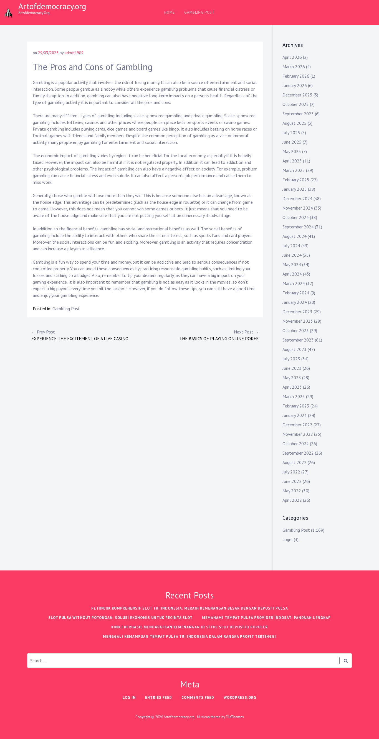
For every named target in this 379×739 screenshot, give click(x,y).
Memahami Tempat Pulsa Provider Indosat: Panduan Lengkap (266, 617)
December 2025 (297, 95)
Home (169, 12)
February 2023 (295, 406)
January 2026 (294, 85)
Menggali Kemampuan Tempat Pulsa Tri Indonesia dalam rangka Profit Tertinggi (189, 636)
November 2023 (297, 321)
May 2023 (291, 377)
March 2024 (293, 283)
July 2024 (291, 245)
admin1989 (74, 52)
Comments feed (197, 697)
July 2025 (291, 132)
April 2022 (292, 500)
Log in (129, 697)
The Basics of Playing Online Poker (219, 335)
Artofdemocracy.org (52, 6)
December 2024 (297, 198)
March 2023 (293, 396)
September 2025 (298, 113)
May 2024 (291, 264)
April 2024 (292, 274)
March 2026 (293, 66)
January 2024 (294, 302)
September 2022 (298, 453)
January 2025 (294, 189)
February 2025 (295, 179)
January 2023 (294, 415)
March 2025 (293, 170)
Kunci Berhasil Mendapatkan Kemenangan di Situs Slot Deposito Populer (189, 627)
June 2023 (292, 368)
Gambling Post (199, 12)
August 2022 (294, 462)
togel (287, 539)
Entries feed (158, 697)
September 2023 (298, 340)
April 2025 (292, 161)
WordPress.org (240, 697)
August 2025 (294, 123)
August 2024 (294, 236)
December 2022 (297, 424)
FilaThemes (235, 717)
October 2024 (295, 217)
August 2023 (294, 349)
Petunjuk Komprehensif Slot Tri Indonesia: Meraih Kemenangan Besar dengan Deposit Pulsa (189, 608)
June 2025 (292, 142)
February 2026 (295, 76)
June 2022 (292, 481)
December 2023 (297, 311)
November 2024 (297, 208)
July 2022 (291, 472)
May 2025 (291, 151)
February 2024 (295, 292)
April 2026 (292, 57)
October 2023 (295, 330)
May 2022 (291, 490)
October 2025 (295, 104)
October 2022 (295, 443)
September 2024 (298, 227)
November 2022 (297, 434)
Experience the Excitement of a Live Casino (79, 335)
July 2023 (291, 358)
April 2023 (292, 387)
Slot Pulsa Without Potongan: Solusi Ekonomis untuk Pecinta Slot (120, 617)
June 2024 (292, 255)
